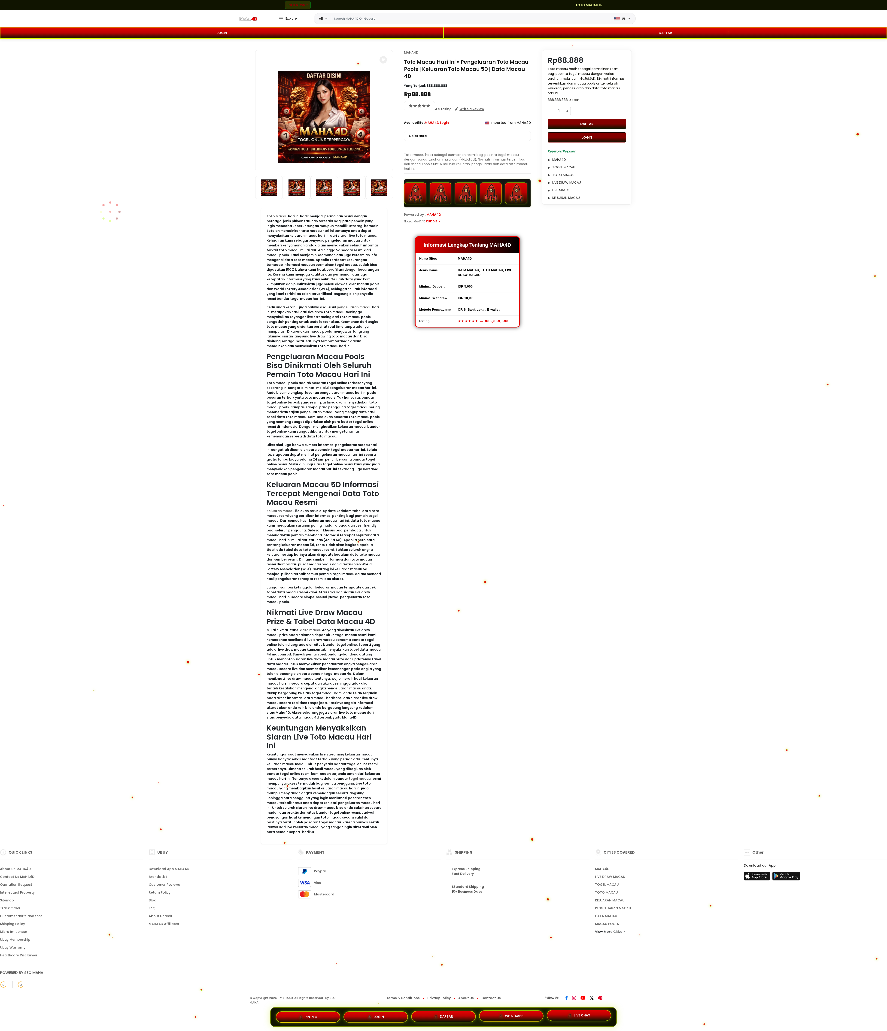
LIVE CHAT (582, 1016)
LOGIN (222, 32)
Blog (152, 900)
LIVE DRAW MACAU (610, 876)
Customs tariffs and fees (21, 916)
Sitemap (7, 900)
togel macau (360, 778)
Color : (418, 135)
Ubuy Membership (15, 939)
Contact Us (491, 998)
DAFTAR (665, 32)
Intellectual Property (17, 892)
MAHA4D (411, 52)
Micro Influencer (13, 931)
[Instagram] (574, 998)
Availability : (414, 122)
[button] (383, 60)
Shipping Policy (12, 924)
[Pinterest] (600, 998)
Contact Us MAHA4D (17, 876)
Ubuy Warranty (12, 947)
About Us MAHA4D (15, 869)
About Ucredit (160, 916)
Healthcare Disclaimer (18, 955)
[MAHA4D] (248, 18)
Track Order (10, 908)
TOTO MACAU (606, 892)
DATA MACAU (606, 916)
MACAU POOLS (607, 924)
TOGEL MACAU (607, 884)
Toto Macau (277, 216)
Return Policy (159, 892)
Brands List (158, 876)
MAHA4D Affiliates (164, 924)
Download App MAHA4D (169, 869)
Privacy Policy (439, 998)
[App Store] (758, 877)
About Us (466, 998)
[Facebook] (566, 998)
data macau (310, 630)
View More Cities (609, 931)
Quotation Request (16, 884)
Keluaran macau (281, 511)
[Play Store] (786, 877)
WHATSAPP (514, 1016)
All (321, 18)
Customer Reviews (164, 884)
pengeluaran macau (354, 307)
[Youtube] (583, 998)
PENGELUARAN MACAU (613, 908)
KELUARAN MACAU (610, 900)
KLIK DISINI (433, 221)
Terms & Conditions (403, 998)
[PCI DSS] (3, 984)
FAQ (152, 908)
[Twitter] (591, 998)
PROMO (311, 1016)
